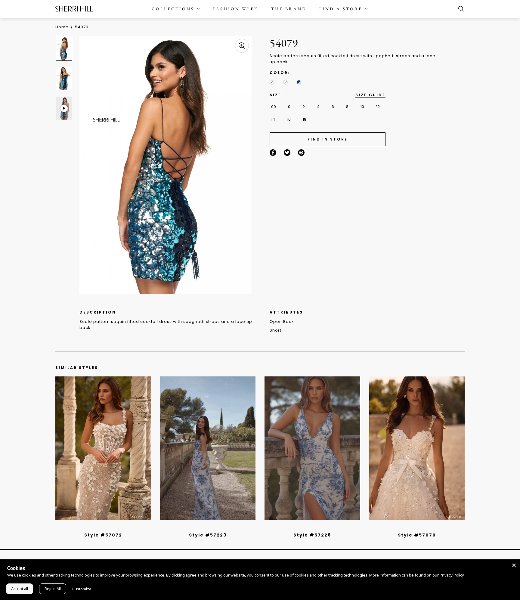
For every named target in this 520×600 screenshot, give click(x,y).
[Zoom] (242, 45)
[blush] (105, 527)
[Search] (459, 8)
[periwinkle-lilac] (272, 82)
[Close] (514, 565)
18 (304, 119)
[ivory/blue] (205, 527)
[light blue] (101, 527)
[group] (65, 48)
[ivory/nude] (110, 527)
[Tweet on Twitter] (287, 152)
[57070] (417, 448)
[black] (96, 527)
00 (273, 107)
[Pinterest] (301, 152)
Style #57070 (417, 535)
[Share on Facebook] (273, 152)
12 (378, 107)
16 (289, 119)
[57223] (208, 448)
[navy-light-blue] (299, 82)
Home (62, 27)
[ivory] (410, 527)
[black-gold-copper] (285, 82)
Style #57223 (208, 535)
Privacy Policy (452, 575)
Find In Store (328, 139)
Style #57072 (103, 535)
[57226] (312, 448)
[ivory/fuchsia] (210, 527)
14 (273, 119)
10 (362, 107)
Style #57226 (312, 535)
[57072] (103, 448)
